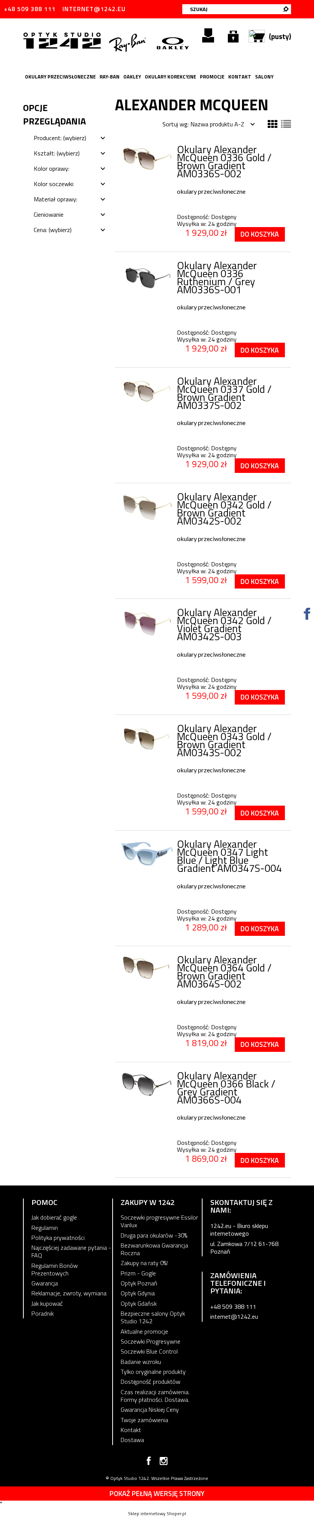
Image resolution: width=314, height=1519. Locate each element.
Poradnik (42, 1313)
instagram (164, 1462)
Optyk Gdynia (138, 1293)
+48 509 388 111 (30, 9)
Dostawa (132, 1439)
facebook (148, 1462)
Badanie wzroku (141, 1361)
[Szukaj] (286, 9)
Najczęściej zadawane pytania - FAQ (71, 1251)
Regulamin (44, 1227)
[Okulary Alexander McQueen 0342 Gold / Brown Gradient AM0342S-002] (147, 507)
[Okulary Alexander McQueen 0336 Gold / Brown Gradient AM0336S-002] (147, 159)
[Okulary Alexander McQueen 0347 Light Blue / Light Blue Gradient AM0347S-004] (147, 853)
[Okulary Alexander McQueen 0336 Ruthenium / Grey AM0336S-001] (147, 277)
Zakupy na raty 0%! (144, 1262)
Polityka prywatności (58, 1237)
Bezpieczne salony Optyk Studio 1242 (153, 1317)
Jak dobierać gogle (54, 1217)
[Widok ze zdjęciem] (273, 124)
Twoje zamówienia (144, 1419)
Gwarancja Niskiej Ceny (150, 1409)
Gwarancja (44, 1283)
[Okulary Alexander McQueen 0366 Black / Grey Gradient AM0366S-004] (147, 1084)
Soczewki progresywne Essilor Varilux (159, 1221)
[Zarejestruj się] (208, 35)
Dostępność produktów (150, 1381)
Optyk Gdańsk (139, 1303)
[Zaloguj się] (233, 35)
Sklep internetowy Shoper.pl (157, 1513)
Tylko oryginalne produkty (153, 1371)
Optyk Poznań (139, 1283)
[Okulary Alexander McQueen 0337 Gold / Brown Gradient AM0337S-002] (147, 391)
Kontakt (131, 1429)
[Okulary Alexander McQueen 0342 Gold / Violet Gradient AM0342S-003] (147, 624)
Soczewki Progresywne (150, 1341)
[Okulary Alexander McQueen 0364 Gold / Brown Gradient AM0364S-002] (147, 967)
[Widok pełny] (286, 124)
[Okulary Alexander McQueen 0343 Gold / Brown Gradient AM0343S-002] (147, 738)
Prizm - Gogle (138, 1273)
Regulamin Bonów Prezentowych (54, 1269)
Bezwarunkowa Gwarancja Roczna (154, 1249)
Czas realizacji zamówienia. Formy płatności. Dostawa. (155, 1395)
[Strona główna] (63, 40)
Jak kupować (47, 1303)
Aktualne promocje (144, 1331)
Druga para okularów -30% (154, 1235)
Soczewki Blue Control (149, 1351)
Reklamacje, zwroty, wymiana (68, 1293)
